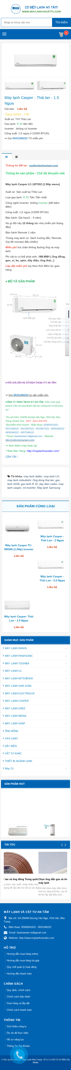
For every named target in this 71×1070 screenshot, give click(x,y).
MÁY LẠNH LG (13, 670)
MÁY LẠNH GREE (15, 708)
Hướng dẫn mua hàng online (22, 953)
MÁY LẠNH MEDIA (15, 715)
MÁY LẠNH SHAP (15, 723)
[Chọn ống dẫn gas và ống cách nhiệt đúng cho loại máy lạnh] (37, 869)
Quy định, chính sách (18, 990)
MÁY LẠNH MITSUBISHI (19, 678)
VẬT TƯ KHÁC (13, 753)
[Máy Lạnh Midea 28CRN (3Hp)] (53, 826)
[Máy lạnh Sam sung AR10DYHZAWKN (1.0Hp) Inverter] (19, 827)
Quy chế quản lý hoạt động (21, 967)
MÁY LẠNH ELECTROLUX (20, 693)
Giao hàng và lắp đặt (18, 1003)
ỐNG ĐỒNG (11, 731)
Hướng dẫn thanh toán (19, 973)
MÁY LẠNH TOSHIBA (17, 663)
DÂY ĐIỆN (11, 746)
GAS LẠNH (11, 738)
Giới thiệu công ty (17, 1026)
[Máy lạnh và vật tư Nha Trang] (35, 8)
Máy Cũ (9, 768)
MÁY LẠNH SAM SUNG (18, 685)
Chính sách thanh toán (19, 1009)
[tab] (7, 157)
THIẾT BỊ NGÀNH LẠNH (18, 761)
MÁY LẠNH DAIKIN (16, 648)
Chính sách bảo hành (18, 996)
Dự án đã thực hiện (17, 1032)
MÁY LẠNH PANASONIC (19, 655)
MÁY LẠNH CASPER (17, 700)
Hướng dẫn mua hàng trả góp (23, 960)
